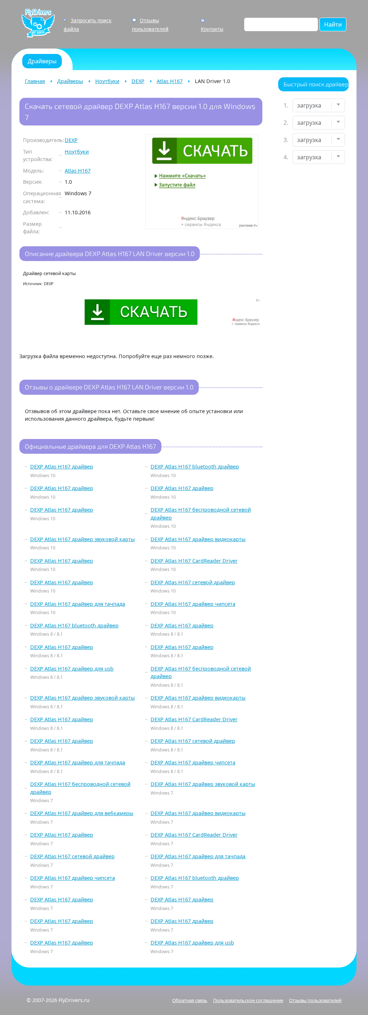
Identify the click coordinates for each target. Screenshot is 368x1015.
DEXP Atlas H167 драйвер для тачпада (77, 603)
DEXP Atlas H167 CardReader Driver (194, 560)
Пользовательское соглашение (248, 1000)
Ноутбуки (107, 81)
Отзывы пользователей (315, 1000)
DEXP (138, 81)
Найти (333, 24)
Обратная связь (189, 1000)
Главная (35, 81)
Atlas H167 (170, 81)
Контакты (212, 29)
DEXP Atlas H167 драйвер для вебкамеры (81, 813)
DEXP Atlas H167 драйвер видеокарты (198, 539)
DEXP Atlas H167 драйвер (61, 466)
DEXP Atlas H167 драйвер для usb (72, 668)
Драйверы (70, 81)
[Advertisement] (313, 282)
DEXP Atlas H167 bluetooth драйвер (195, 466)
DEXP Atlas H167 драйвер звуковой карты (82, 539)
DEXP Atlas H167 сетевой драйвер (193, 582)
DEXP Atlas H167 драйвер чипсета (193, 603)
